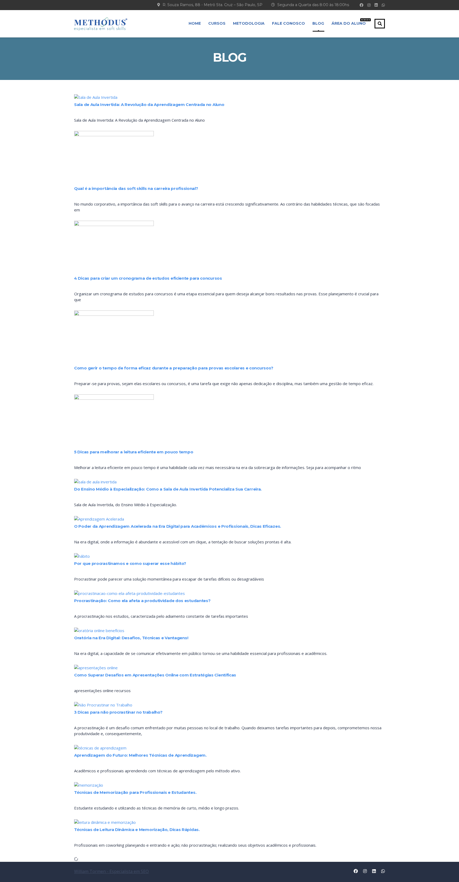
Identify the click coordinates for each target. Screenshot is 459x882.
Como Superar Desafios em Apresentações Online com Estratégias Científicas (155, 675)
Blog (318, 23)
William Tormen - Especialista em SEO (111, 871)
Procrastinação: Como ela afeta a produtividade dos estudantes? (142, 600)
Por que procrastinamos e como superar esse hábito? (130, 563)
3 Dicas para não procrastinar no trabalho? (118, 712)
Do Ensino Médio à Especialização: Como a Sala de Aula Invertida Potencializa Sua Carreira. (168, 489)
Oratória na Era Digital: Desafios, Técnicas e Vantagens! (131, 637)
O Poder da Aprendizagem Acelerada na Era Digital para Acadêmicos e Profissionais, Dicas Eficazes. (177, 526)
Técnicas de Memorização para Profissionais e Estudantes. (135, 792)
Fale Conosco (288, 23)
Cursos (217, 23)
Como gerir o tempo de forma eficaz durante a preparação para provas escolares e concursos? (173, 367)
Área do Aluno (349, 22)
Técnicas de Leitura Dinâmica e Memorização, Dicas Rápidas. (137, 829)
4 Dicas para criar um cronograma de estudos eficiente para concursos (148, 278)
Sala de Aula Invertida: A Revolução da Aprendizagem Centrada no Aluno (149, 104)
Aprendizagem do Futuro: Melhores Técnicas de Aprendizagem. (140, 755)
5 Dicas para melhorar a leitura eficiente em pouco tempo (133, 451)
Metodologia (249, 23)
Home (195, 23)
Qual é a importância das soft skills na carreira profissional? (136, 188)
